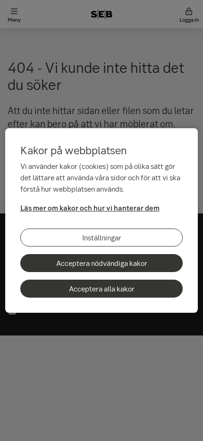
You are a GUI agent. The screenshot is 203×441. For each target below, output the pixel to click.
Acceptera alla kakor (102, 288)
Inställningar (101, 237)
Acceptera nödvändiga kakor (101, 263)
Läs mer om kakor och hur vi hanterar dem (90, 207)
